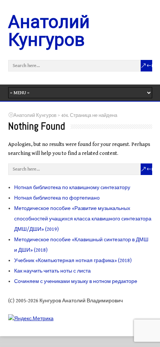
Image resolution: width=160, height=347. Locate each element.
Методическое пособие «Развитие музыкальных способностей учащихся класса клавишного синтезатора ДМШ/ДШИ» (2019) (82, 219)
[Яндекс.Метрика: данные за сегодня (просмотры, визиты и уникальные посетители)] (31, 318)
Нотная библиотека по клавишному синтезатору (72, 188)
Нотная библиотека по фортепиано (57, 198)
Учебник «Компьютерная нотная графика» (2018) (73, 261)
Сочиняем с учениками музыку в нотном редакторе (75, 281)
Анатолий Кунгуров (49, 30)
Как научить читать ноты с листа (52, 271)
